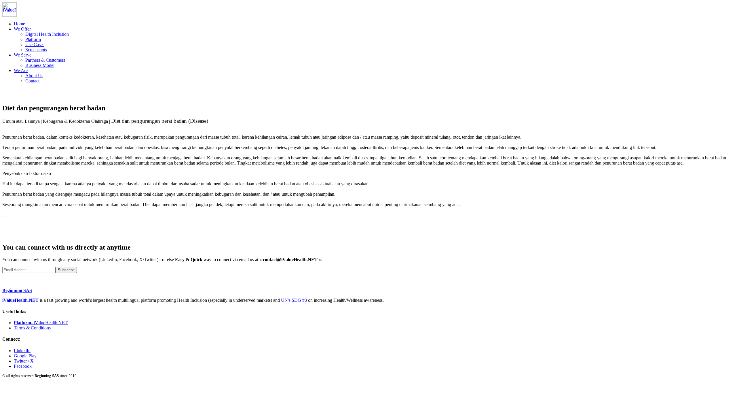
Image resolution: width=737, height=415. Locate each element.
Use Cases (34, 44)
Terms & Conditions (32, 327)
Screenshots (36, 49)
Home (19, 23)
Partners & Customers (45, 60)
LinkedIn (22, 350)
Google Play (25, 355)
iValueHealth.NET (20, 300)
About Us (34, 75)
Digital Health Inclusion (47, 34)
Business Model (39, 65)
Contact (32, 80)
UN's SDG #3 (294, 300)
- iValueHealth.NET (41, 322)
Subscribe (66, 270)
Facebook (23, 366)
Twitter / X (24, 361)
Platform (33, 39)
